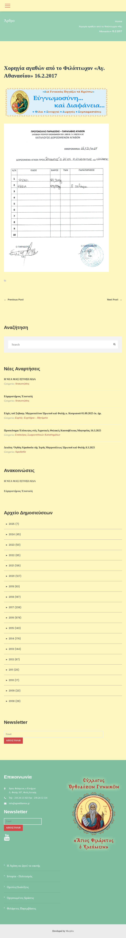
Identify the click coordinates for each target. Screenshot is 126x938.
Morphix (70, 931)
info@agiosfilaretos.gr (19, 803)
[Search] (114, 344)
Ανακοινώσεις (22, 383)
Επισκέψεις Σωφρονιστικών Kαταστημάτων (37, 434)
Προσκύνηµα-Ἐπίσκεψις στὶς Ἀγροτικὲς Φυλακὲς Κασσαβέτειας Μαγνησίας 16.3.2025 (52, 430)
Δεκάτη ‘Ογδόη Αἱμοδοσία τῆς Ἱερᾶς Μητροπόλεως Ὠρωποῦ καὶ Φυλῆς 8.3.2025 (49, 447)
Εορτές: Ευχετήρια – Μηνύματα (31, 417)
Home (118, 21)
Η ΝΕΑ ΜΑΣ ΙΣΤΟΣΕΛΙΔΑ (20, 379)
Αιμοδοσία (20, 451)
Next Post (114, 299)
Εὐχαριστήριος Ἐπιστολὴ (18, 396)
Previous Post (14, 299)
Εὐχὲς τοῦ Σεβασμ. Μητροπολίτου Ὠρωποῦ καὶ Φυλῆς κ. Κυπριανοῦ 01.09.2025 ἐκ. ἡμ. (52, 413)
